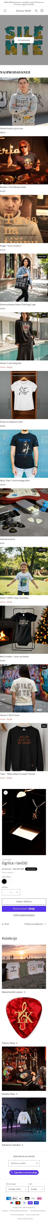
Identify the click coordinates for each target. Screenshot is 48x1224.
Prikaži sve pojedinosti (33, 924)
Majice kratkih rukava (12, 992)
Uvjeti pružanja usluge (25, 1219)
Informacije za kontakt (37, 1211)
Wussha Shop (8, 1094)
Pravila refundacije (17, 1215)
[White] (10, 881)
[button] (5, 11)
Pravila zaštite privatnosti (19, 1211)
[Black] (4, 881)
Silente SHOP (22, 1207)
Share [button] (6, 924)
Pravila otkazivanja (32, 1215)
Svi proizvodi (24, 40)
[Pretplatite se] (37, 1163)
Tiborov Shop (8, 1043)
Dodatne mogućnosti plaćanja (24, 915)
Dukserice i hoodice (11, 1144)
